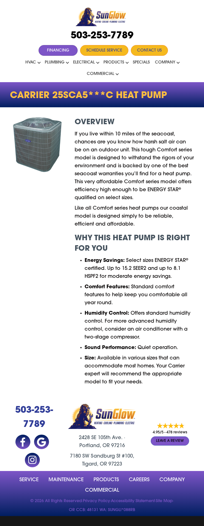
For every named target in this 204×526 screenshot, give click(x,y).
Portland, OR (94, 445)
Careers (139, 479)
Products (113, 62)
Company (165, 62)
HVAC (30, 62)
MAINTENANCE (66, 479)
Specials (141, 62)
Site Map (164, 501)
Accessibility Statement (133, 501)
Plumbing (54, 62)
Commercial (100, 74)
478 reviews (176, 432)
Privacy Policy (96, 501)
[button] (39, 62)
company (172, 479)
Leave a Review (170, 441)
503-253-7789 (102, 36)
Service (29, 479)
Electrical (84, 62)
